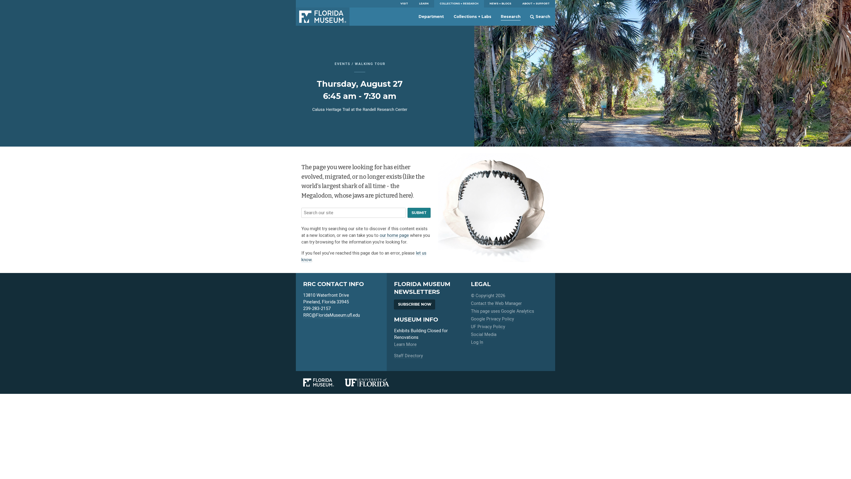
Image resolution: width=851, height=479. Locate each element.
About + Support (536, 3)
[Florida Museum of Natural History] (324, 382)
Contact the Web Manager (496, 303)
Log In (477, 342)
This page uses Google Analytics (502, 311)
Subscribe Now (414, 304)
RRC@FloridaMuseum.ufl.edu (331, 315)
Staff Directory (408, 355)
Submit (419, 212)
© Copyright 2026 (488, 295)
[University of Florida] (372, 382)
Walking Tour (370, 64)
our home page (394, 235)
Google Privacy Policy (492, 319)
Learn (424, 3)
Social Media (483, 334)
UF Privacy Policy (488, 326)
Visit (404, 3)
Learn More (405, 344)
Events (342, 64)
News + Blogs (500, 3)
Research (511, 16)
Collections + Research (459, 3)
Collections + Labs (472, 16)
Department (431, 16)
